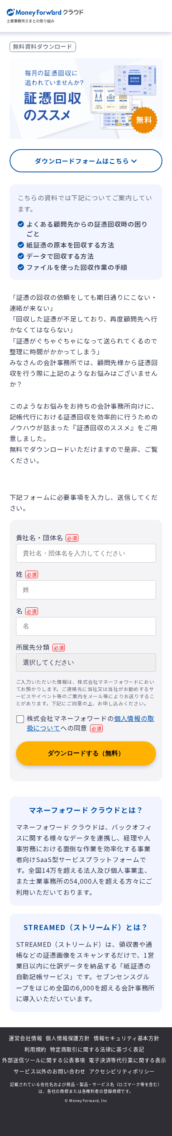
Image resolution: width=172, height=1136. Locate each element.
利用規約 (35, 1049)
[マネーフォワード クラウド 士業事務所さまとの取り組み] (45, 16)
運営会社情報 (25, 1038)
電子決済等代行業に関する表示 (127, 1060)
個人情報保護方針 (68, 1038)
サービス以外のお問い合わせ (50, 1071)
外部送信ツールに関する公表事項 (43, 1060)
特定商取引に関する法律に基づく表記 (97, 1049)
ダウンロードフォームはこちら (83, 161)
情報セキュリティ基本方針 (127, 1038)
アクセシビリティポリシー (122, 1071)
